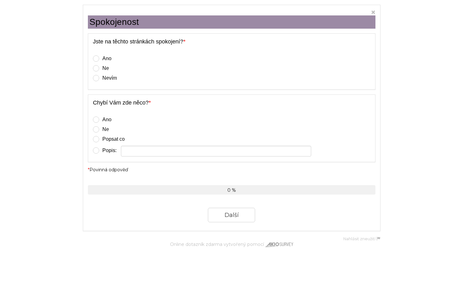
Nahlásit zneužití (359, 238)
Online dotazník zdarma (196, 244)
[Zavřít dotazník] (373, 12)
